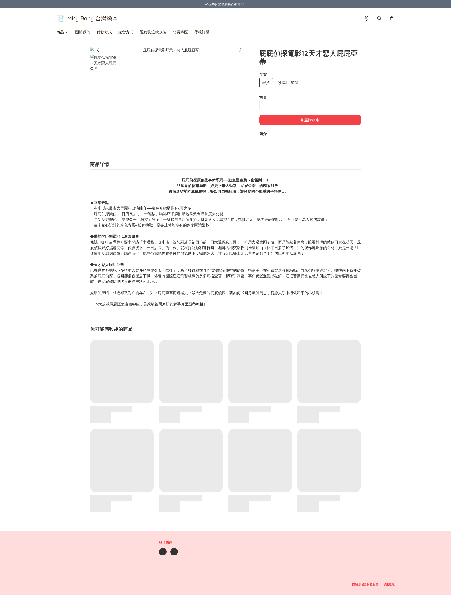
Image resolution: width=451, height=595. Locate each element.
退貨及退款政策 (153, 32)
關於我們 (82, 32)
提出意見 (389, 584)
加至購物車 (310, 120)
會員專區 (180, 32)
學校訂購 (202, 32)
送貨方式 (125, 32)
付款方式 (104, 32)
